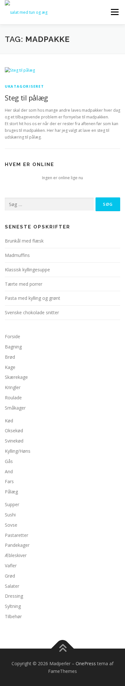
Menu (114, 12)
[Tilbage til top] (62, 648)
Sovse (11, 525)
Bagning (13, 347)
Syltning (13, 606)
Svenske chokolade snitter (32, 312)
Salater (12, 586)
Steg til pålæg (26, 97)
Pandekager (17, 545)
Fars (9, 481)
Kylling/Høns (17, 451)
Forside (12, 336)
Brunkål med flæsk (24, 241)
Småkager (15, 408)
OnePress (86, 663)
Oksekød (14, 430)
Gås (9, 461)
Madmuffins (17, 255)
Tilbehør (13, 616)
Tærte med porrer (23, 284)
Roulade (13, 398)
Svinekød (14, 441)
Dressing (14, 596)
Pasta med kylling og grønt (32, 298)
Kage (10, 367)
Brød (10, 357)
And (9, 471)
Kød (9, 421)
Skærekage (16, 377)
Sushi (10, 515)
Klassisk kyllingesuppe (27, 270)
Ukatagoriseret (24, 86)
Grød (10, 576)
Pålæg (11, 492)
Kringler (13, 387)
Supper (12, 504)
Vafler (11, 565)
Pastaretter (16, 535)
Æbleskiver (16, 555)
